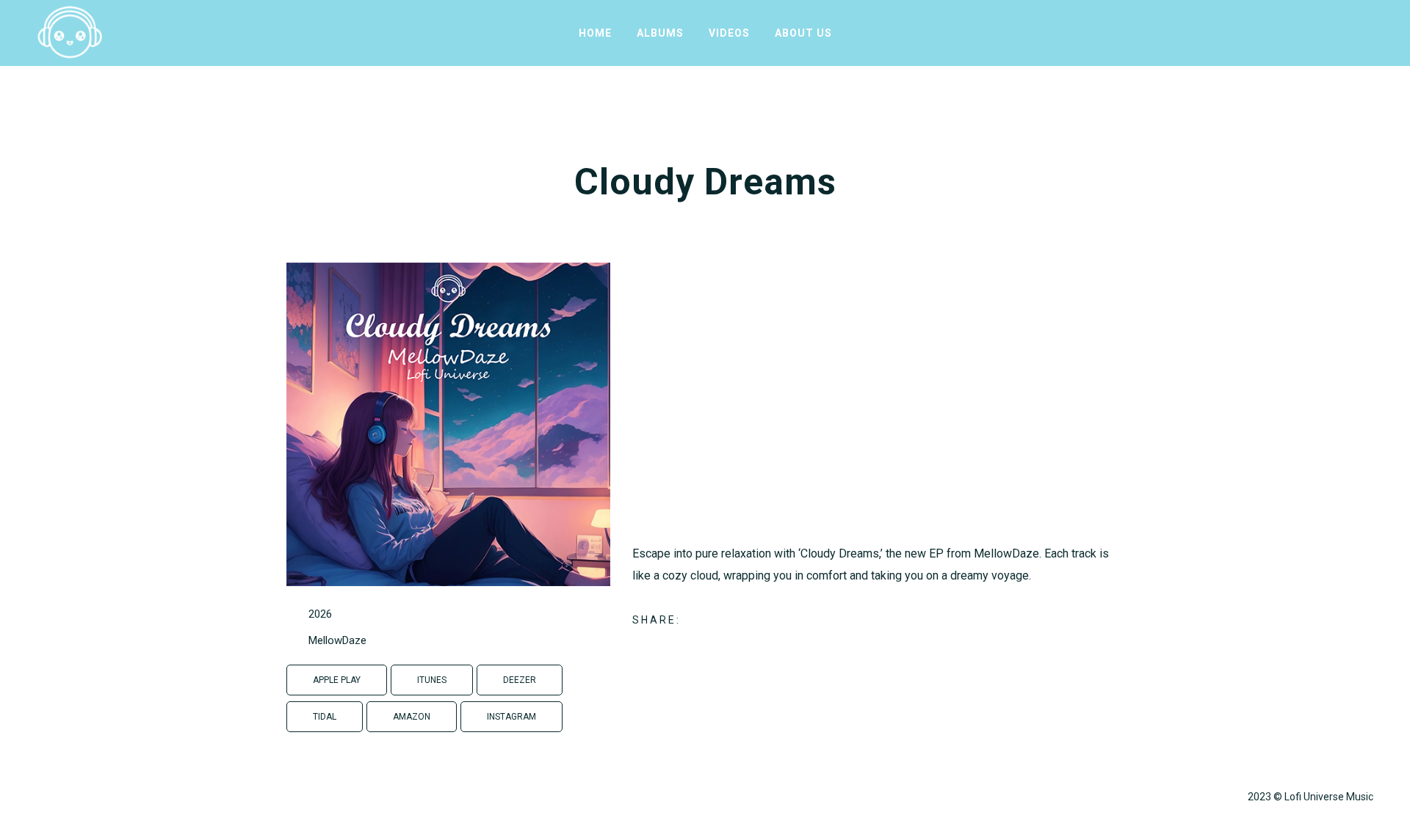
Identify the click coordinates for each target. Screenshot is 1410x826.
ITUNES (431, 680)
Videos (729, 33)
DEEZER (519, 680)
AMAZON (411, 717)
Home (595, 33)
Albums (660, 33)
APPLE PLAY (337, 680)
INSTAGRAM (511, 717)
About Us (803, 33)
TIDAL (324, 717)
